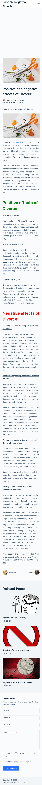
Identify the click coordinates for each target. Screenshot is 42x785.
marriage (19, 142)
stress (5, 271)
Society (22, 102)
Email (7, 718)
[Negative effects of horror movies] (21, 668)
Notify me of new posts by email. (19, 762)
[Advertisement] (21, 31)
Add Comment (10, 732)
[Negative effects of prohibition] (21, 636)
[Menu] (39, 4)
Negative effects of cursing (14, 618)
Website (7, 725)
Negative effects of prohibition (16, 650)
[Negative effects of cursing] (21, 603)
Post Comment (11, 768)
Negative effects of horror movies (17, 682)
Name (7, 710)
